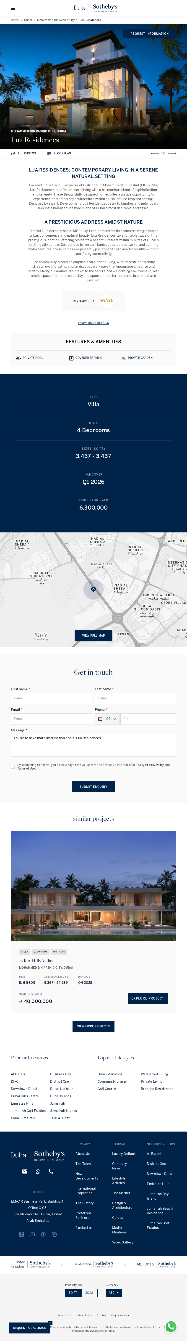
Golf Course (107, 1089)
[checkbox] (13, 767)
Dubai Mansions (110, 1074)
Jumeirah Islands (63, 1111)
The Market (121, 1193)
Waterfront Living (154, 1074)
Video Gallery (122, 1242)
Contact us (83, 1228)
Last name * (104, 689)
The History (84, 1203)
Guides (117, 1218)
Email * (17, 710)
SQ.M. (89, 1292)
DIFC (15, 1082)
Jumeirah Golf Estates (28, 1111)
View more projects (93, 1026)
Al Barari (18, 1074)
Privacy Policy (154, 765)
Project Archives (120, 1315)
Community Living (112, 1082)
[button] (13, 8)
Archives (101, 1315)
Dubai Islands (60, 1096)
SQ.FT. (73, 1292)
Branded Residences (157, 1089)
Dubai (28, 20)
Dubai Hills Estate (25, 1096)
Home (15, 20)
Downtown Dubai (24, 1089)
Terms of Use (26, 768)
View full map (93, 635)
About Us (82, 1154)
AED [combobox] (111, 1292)
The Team (83, 1164)
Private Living (152, 1082)
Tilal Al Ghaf (60, 1118)
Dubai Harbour (61, 1089)
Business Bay (60, 1074)
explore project (147, 998)
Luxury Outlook (124, 1154)
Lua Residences (90, 20)
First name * (20, 689)
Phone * (101, 710)
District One (59, 1082)
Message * (19, 730)
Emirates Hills (22, 1104)
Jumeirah (57, 1104)
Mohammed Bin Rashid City (56, 20)
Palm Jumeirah (23, 1118)
